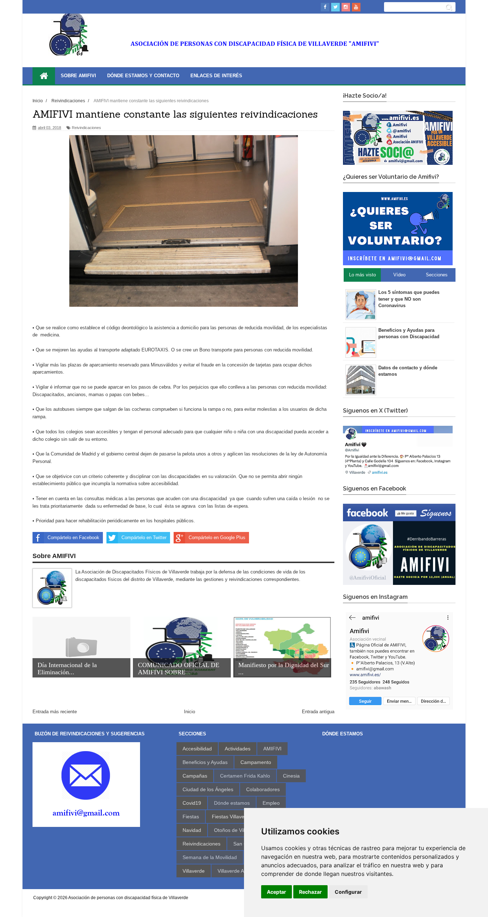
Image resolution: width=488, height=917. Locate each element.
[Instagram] (346, 7)
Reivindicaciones (86, 127)
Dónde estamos (232, 803)
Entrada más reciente (55, 711)
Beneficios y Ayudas (205, 762)
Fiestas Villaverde (232, 816)
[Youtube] (356, 7)
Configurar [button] (348, 892)
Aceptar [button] (276, 892)
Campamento (255, 762)
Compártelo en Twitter (143, 537)
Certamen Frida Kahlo (245, 776)
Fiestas (191, 816)
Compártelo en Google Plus (217, 537)
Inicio (189, 711)
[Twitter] (335, 7)
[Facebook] (325, 7)
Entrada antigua (318, 711)
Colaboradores (263, 789)
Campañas (195, 776)
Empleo (271, 803)
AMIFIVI (272, 748)
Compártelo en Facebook (73, 537)
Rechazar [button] (310, 892)
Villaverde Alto (233, 871)
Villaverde (194, 871)
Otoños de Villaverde (237, 830)
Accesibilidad (197, 748)
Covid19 (192, 803)
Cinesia (291, 776)
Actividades (237, 748)
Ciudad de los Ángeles (208, 789)
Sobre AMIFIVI (78, 75)
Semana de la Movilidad (210, 857)
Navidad (192, 830)
